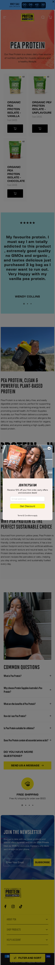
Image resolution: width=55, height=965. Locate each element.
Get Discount (27, 506)
